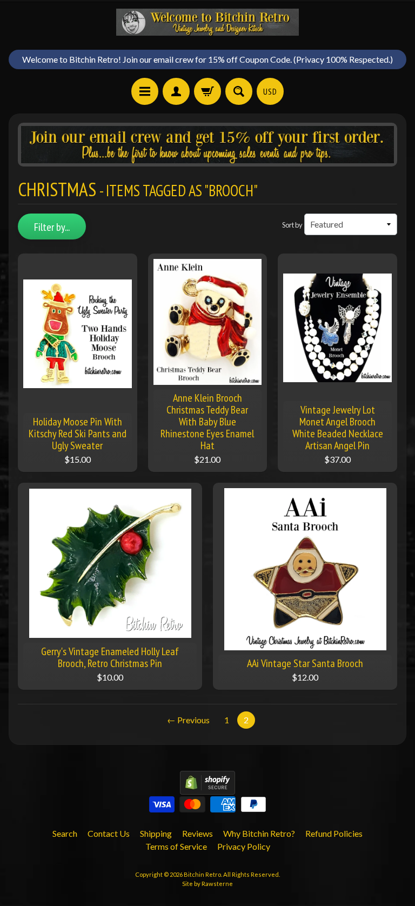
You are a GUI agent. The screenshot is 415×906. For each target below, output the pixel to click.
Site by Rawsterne (207, 883)
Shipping (156, 833)
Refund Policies (334, 833)
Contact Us (109, 833)
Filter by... (52, 227)
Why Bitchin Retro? (259, 833)
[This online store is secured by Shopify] (207, 788)
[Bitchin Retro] (207, 22)
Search (64, 833)
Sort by (292, 225)
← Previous (188, 720)
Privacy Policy (243, 846)
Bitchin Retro (202, 874)
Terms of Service (176, 846)
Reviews (197, 833)
